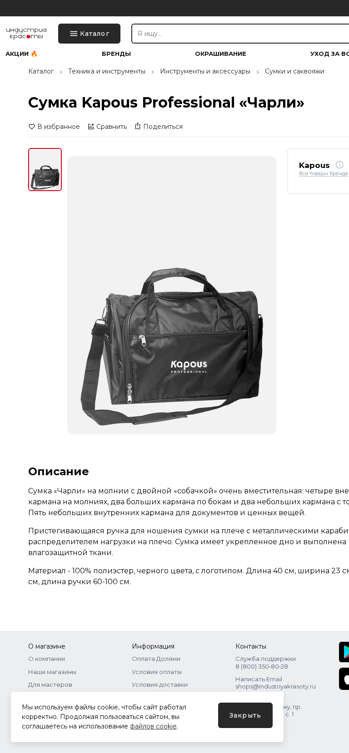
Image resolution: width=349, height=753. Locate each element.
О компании (46, 658)
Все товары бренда (323, 174)
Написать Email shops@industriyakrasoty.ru (275, 682)
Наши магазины (52, 671)
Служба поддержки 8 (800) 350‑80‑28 (265, 662)
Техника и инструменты (106, 71)
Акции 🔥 (21, 54)
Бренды (116, 54)
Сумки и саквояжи (294, 71)
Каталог (41, 71)
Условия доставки (160, 684)
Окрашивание (220, 54)
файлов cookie (153, 726)
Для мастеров (50, 684)
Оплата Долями (156, 658)
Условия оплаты (157, 671)
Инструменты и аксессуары (205, 71)
